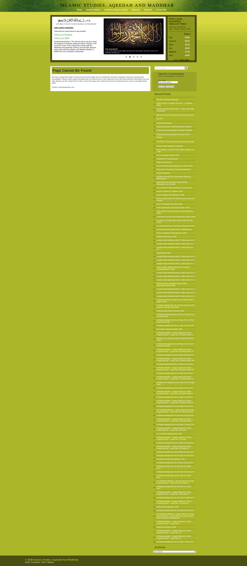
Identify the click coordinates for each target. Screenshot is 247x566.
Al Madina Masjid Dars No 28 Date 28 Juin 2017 (175, 510)
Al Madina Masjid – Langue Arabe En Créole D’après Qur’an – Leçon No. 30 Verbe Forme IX (175, 350)
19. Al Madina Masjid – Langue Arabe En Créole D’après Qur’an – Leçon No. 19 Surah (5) (175, 482)
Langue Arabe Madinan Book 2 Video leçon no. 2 (176, 240)
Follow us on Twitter (61, 38)
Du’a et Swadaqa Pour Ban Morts (170, 204)
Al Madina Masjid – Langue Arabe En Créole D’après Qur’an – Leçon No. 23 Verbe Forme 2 (175, 420)
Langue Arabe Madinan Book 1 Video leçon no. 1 (176, 296)
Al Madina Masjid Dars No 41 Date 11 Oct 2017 (175, 397)
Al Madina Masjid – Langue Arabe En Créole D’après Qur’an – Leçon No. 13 (174, 537)
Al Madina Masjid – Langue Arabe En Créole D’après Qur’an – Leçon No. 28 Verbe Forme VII (175, 369)
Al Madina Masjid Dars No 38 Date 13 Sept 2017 (175, 425)
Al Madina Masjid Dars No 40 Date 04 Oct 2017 (175, 406)
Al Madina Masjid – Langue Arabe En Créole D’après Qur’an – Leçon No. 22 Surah (174, 429)
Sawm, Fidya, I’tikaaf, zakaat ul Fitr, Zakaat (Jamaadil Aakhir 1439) (173, 268)
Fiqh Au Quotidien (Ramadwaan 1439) (172, 233)
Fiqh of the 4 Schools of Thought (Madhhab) (174, 170)
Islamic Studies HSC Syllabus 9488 (170, 195)
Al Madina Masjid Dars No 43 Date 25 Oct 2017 (175, 373)
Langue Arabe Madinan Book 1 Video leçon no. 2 (176, 293)
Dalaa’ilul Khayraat (164, 123)
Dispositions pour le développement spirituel (174, 127)
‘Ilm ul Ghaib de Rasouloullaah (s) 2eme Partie (175, 166)
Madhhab (136, 10)
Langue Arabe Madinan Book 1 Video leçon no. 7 (176, 264)
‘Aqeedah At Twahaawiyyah (167, 159)
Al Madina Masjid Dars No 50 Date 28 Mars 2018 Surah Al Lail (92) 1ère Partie (176, 306)
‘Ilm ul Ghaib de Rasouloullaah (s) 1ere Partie (174, 188)
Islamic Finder (184, 60)
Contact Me (161, 10)
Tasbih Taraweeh (163, 173)
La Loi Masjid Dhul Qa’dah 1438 (169, 434)
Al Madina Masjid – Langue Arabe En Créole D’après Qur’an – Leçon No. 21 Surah (174, 438)
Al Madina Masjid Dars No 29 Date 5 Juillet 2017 (175, 498)
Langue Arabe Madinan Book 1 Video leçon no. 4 (176, 280)
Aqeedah (148, 10)
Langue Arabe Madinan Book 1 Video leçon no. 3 (176, 289)
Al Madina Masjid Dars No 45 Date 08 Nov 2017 (175, 355)
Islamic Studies (93, 10)
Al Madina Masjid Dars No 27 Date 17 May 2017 (175, 542)
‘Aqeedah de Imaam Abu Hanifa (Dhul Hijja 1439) (176, 217)
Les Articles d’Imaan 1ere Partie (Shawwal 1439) (175, 226)
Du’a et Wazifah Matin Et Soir (168, 155)
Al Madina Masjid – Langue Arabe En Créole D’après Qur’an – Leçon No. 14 (174, 532)
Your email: (162, 80)
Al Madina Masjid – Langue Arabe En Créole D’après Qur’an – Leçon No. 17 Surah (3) (174, 502)
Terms (43, 562)
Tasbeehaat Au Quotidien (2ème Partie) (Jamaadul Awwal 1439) (172, 284)
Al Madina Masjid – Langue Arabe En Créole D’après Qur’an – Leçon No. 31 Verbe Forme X (175, 334)
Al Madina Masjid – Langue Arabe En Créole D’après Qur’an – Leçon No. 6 (174, 523)
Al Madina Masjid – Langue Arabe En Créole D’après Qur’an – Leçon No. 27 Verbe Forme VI (175, 378)
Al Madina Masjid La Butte (116, 10)
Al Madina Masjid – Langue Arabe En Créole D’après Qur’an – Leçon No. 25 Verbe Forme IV (175, 402)
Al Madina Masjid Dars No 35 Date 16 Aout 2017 (175, 456)
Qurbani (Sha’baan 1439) (167, 237)
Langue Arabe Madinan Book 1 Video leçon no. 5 (176, 276)
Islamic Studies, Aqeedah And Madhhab (117, 5)
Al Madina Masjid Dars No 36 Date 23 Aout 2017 (175, 452)
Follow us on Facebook (63, 35)
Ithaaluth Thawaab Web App (168, 100)
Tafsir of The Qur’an (164, 162)
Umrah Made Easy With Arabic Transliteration (174, 230)
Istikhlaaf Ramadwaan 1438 (167, 507)
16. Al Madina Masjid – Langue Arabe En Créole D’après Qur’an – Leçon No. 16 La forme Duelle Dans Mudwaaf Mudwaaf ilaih (175, 516)
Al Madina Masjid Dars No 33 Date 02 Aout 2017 (175, 472)
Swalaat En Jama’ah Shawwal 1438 (171, 459)
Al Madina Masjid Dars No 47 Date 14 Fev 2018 (175, 326)
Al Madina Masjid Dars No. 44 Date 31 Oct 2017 (175, 364)
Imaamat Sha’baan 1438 (166, 527)
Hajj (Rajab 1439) (164, 253)
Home (79, 10)
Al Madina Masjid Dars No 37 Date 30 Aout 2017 (175, 443)
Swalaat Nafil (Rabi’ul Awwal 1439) (170, 311)
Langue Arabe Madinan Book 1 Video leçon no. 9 (176, 257)
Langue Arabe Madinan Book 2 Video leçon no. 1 (176, 244)
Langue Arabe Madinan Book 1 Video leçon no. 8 (176, 260)
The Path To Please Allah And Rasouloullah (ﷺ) (175, 142)
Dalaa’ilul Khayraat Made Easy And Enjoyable (174, 130)
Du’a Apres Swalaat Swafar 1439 (169, 329)
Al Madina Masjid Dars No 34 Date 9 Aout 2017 (175, 463)
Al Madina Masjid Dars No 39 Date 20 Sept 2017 (175, 415)
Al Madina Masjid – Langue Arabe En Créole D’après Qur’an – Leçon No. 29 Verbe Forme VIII (175, 360)
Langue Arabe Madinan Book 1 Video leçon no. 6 (176, 273)
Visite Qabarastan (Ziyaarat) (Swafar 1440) (173, 208)
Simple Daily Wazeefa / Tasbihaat (170, 146)
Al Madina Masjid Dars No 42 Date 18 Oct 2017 (175, 388)
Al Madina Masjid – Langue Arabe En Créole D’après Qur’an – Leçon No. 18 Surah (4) (174, 493)
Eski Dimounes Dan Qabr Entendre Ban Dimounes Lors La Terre (172, 183)
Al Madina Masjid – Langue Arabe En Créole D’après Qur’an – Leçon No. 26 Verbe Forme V (175, 393)
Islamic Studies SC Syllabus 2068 (170, 191)
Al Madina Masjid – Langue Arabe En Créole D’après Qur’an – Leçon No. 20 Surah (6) (174, 447)
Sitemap (50, 562)
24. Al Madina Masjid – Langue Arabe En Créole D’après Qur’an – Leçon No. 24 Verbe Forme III (175, 411)
